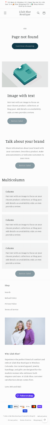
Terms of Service (11, 309)
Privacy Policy (11, 304)
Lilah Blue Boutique (14, 416)
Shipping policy (38, 420)
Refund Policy (11, 298)
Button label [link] (17, 121)
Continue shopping (25, 46)
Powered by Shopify (28, 416)
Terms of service (25, 420)
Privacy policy (13, 420)
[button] (5, 13)
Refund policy (42, 416)
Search (8, 292)
